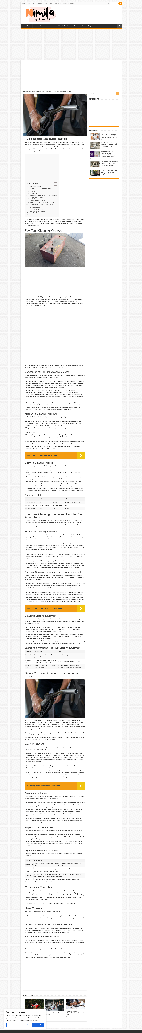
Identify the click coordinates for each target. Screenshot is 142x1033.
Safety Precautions (34, 206)
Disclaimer (39, 3)
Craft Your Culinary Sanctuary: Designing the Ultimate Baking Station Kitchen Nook (109, 144)
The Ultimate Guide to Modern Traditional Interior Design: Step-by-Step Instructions (109, 163)
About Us (24, 3)
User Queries (30, 215)
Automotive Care (38, 26)
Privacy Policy (57, 3)
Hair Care (82, 26)
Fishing (89, 26)
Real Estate (48, 26)
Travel (54, 26)
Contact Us (31, 3)
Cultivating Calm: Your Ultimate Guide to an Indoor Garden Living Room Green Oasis (109, 172)
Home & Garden (27, 26)
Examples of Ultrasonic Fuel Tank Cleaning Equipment (42, 202)
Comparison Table (34, 193)
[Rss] (108, 4)
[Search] (120, 3)
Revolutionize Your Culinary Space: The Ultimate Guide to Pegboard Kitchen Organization (109, 135)
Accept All (38, 1025)
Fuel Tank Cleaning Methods (34, 186)
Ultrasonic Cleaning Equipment (37, 200)
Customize (13, 1025)
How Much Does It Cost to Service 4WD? (54, 1014)
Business (69, 26)
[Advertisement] (71, 44)
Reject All (25, 1025)
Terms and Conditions (69, 3)
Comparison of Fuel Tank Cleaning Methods (40, 188)
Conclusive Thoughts (32, 213)
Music (76, 26)
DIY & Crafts (61, 26)
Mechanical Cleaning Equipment (37, 197)
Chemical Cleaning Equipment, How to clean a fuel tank (43, 199)
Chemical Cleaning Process (36, 191)
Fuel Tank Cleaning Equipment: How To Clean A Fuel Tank (42, 195)
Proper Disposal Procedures (36, 209)
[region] (25, 1019)
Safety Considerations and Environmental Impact (40, 204)
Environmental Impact (35, 207)
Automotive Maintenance (36, 91)
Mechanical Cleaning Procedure (37, 190)
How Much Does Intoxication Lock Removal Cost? (75, 1013)
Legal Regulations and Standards (37, 211)
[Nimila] (40, 14)
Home (45, 3)
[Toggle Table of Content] (54, 184)
